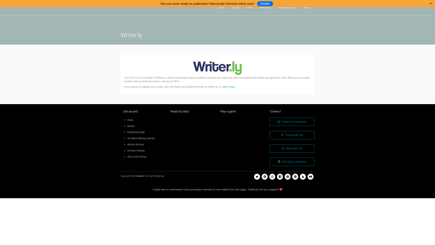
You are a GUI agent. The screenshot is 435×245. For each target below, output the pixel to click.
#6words (265, 7)
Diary (249, 7)
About (307, 7)
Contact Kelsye (136, 150)
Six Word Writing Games (141, 138)
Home (222, 7)
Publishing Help (287, 7)
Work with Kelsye (137, 156)
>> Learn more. (227, 86)
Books (236, 7)
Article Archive (135, 144)
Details (265, 3)
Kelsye (139, 176)
